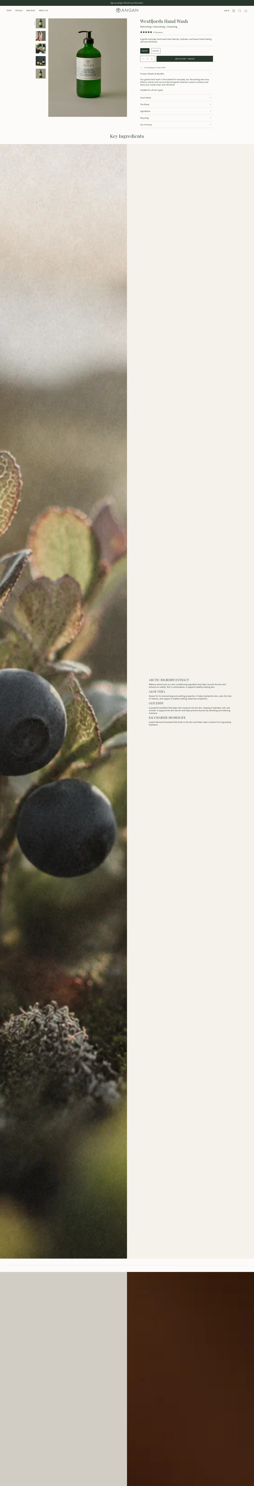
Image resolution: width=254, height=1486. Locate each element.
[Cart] (246, 10)
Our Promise (146, 124)
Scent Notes (145, 97)
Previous (48, 67)
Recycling (144, 118)
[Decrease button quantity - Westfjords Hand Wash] (143, 59)
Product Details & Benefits (152, 73)
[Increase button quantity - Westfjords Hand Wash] (152, 59)
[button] (9, 10)
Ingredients (145, 111)
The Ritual (144, 104)
